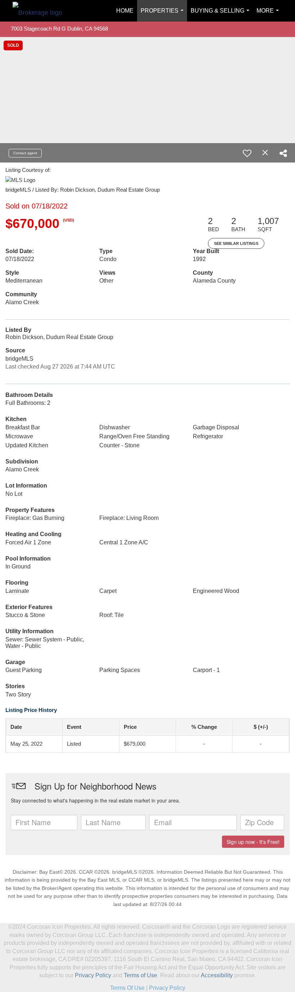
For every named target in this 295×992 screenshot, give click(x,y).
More (269, 15)
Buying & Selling (221, 15)
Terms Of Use (127, 988)
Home (124, 11)
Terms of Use (140, 975)
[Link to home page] (41, 11)
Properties (163, 15)
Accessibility (217, 975)
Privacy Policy (93, 975)
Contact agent (25, 153)
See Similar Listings (236, 243)
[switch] (247, 153)
